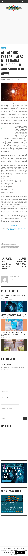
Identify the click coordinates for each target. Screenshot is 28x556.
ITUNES (18, 229)
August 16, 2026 (9, 317)
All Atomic (3, 244)
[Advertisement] (14, 28)
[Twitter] (22, 1)
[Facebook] (17, 1)
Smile (13, 247)
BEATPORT (13, 228)
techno (16, 247)
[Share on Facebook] (18, 79)
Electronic (14, 244)
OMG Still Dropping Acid (6, 247)
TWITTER (17, 224)
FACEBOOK (23, 224)
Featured (3, 48)
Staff (4, 299)
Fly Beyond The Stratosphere (7, 246)
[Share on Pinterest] (26, 79)
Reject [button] (22, 552)
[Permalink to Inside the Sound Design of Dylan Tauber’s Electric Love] (14, 306)
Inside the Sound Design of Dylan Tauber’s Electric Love (13, 296)
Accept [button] (17, 552)
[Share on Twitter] (21, 79)
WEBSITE (11, 224)
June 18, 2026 (8, 337)
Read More (14, 554)
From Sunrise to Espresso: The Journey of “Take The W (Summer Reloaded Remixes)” (13, 315)
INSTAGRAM (14, 225)
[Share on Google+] (23, 79)
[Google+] (19, 1)
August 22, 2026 (9, 299)
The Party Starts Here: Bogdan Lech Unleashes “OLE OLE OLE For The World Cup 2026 (13, 334)
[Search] (3, 1)
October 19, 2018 (10, 79)
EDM (10, 244)
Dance (7, 244)
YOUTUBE (20, 228)
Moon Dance (16, 246)
